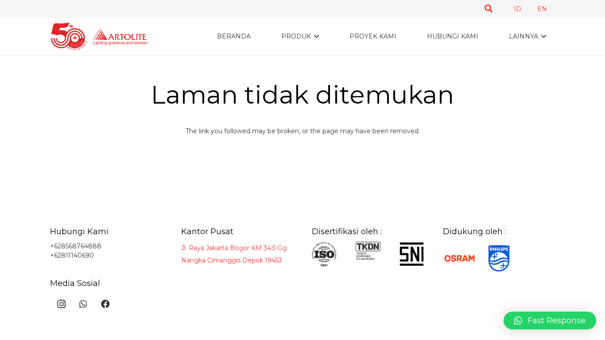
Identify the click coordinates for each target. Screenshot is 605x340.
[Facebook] (105, 304)
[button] (488, 8)
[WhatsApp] (83, 304)
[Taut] (99, 36)
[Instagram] (61, 304)
